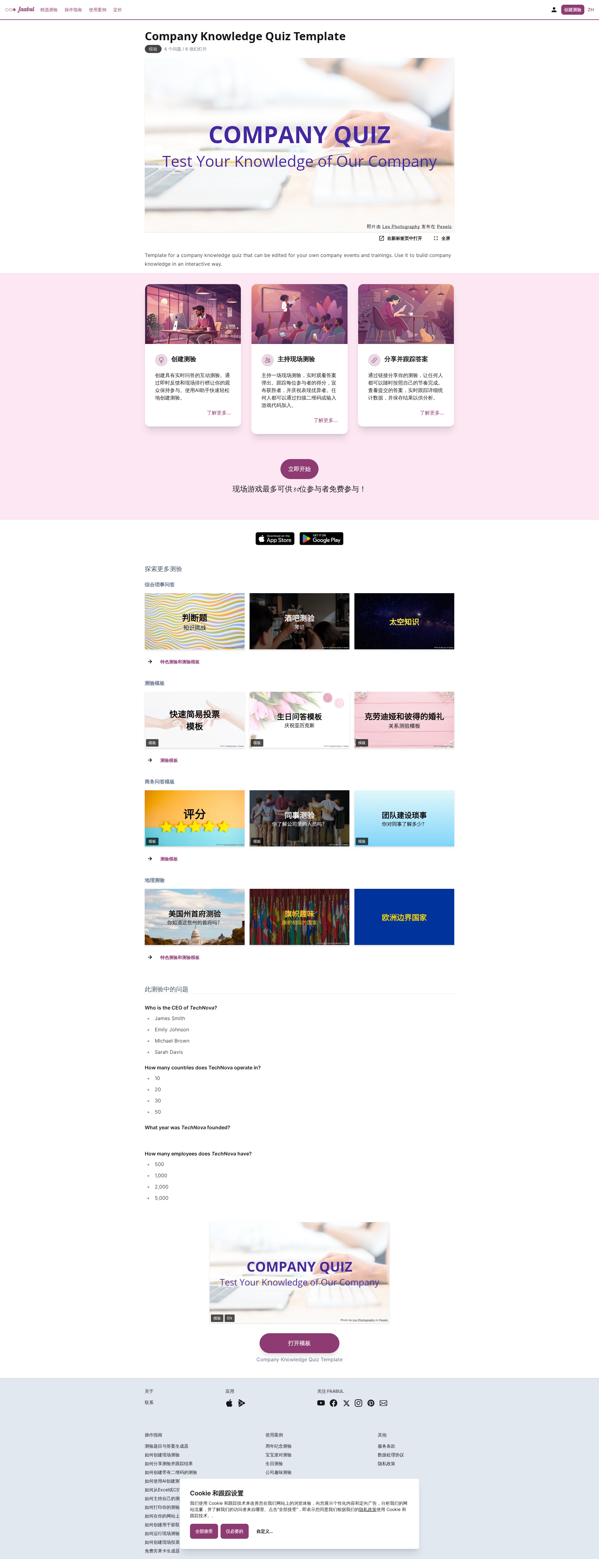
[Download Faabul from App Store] (229, 1403)
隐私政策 (368, 1509)
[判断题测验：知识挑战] (195, 621)
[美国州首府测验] (195, 917)
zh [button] (591, 9)
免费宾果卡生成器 (162, 1550)
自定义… (264, 1531)
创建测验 (573, 9)
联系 (149, 1402)
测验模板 (169, 760)
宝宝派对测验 (278, 1454)
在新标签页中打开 (404, 238)
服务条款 (386, 1446)
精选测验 (49, 9)
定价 (117, 9)
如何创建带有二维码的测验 (171, 1472)
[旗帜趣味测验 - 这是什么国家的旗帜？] (299, 917)
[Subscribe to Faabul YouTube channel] (321, 1403)
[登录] (554, 10)
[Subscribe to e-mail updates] (383, 1403)
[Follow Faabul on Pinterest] (371, 1403)
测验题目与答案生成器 (166, 1446)
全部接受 (204, 1531)
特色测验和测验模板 (180, 661)
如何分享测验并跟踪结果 (169, 1463)
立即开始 (299, 469)
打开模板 (299, 1343)
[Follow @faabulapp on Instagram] (358, 1403)
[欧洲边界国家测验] (404, 917)
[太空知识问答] (404, 621)
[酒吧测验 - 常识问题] (299, 621)
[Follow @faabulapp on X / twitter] (346, 1403)
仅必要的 (234, 1531)
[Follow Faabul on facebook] (333, 1403)
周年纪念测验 (278, 1446)
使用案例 (97, 9)
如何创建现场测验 (162, 1454)
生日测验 (274, 1463)
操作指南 (73, 9)
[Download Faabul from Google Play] (242, 1403)
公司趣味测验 (278, 1472)
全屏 (445, 238)
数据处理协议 (391, 1454)
